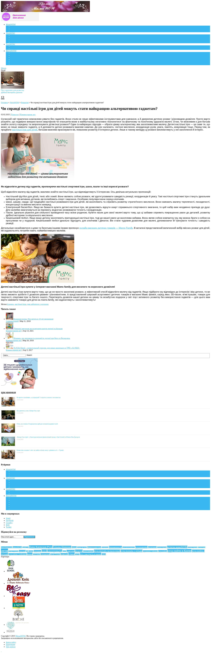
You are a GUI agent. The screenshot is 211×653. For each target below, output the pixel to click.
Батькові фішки (17, 46)
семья (71, 554)
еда (27, 551)
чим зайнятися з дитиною (37, 304)
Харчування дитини (19, 42)
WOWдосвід (16, 29)
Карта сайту (11, 642)
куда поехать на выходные (107, 551)
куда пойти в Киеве (179, 550)
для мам (22, 551)
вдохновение (141, 547)
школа (104, 554)
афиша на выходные (94, 547)
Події (13, 53)
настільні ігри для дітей (24, 129)
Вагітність (15, 27)
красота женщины (88, 551)
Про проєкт (11, 647)
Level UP (14, 60)
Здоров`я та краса (18, 31)
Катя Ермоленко (6, 547)
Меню (3, 68)
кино (44, 550)
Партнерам (10, 644)
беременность (115, 547)
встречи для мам (192, 547)
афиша (74, 547)
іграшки (10, 304)
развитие (64, 554)
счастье (77, 554)
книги (64, 551)
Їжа (12, 62)
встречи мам (201, 547)
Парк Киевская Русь (40, 546)
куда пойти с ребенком (17, 554)
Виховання (15, 38)
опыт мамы (36, 554)
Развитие (25, 103)
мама (29, 554)
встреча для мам (162, 547)
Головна (4, 103)
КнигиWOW (17, 547)
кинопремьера (54, 550)
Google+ (9, 523)
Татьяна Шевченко (62, 547)
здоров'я (30, 551)
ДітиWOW (10, 33)
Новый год (25, 547)
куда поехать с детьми (131, 551)
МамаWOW (11, 24)
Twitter (8, 527)
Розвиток (14, 40)
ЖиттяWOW (11, 51)
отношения (45, 554)
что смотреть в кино (90, 554)
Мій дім (14, 64)
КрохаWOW (16, 35)
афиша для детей (82, 547)
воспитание (152, 547)
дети (4, 550)
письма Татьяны (55, 554)
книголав (71, 551)
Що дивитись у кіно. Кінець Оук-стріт (28, 411)
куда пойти (162, 551)
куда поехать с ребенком (150, 551)
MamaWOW (21, 636)
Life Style (14, 55)
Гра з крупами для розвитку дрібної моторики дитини (12, 91)
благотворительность (128, 547)
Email (8, 518)
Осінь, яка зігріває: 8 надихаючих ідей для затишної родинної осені (37, 424)
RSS (7, 525)
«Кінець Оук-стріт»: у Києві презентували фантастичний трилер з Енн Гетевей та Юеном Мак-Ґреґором (48, 437)
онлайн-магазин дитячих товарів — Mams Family (106, 228)
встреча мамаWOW (177, 547)
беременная (105, 547)
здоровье (37, 551)
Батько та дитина (18, 49)
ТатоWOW (10, 44)
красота (79, 551)
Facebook (9, 520)
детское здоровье (13, 551)
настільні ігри (20, 304)
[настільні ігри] (37, 282)
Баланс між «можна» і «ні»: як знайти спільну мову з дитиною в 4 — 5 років (40, 450)
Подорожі (15, 57)
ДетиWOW (14, 103)
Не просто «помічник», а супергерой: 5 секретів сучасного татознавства (38, 397)
